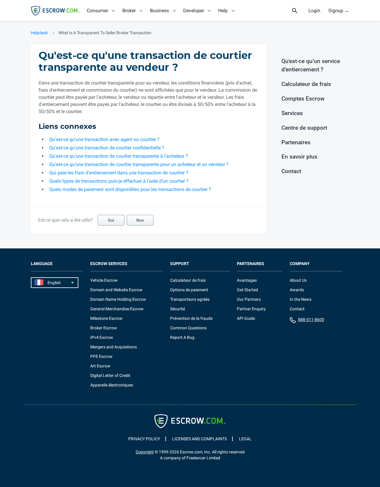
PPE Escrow (101, 356)
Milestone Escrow (106, 318)
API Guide (246, 318)
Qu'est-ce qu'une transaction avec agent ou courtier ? (104, 139)
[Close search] (298, 10)
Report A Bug (182, 337)
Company (300, 263)
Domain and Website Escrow (116, 289)
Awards (297, 289)
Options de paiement (189, 289)
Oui (111, 220)
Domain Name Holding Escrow (118, 299)
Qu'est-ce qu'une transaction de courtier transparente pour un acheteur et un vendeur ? (139, 164)
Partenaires (296, 142)
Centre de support (304, 127)
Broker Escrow (103, 327)
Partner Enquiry (251, 308)
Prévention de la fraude (191, 318)
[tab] (101, 10)
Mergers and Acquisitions (113, 346)
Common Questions (188, 327)
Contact (291, 171)
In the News (300, 299)
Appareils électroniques (111, 385)
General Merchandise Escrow (117, 308)
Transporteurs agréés (190, 299)
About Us (298, 280)
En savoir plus (299, 156)
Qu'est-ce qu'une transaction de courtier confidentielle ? (106, 148)
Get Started (247, 289)
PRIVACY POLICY (144, 438)
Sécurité (177, 308)
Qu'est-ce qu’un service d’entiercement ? (310, 65)
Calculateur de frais (306, 84)
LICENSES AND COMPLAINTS (199, 438)
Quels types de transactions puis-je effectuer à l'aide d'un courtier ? (119, 181)
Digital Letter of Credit (110, 375)
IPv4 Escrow (101, 337)
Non (140, 220)
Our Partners (249, 299)
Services (292, 113)
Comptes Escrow (302, 98)
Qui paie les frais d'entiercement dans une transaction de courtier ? (118, 173)
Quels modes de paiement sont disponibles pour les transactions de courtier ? (130, 189)
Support (179, 263)
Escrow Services (108, 263)
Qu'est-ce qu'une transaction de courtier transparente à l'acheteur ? (118, 156)
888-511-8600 (311, 319)
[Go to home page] (55, 10)
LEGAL (245, 438)
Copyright (145, 452)
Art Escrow (100, 366)
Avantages (247, 280)
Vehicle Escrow (104, 280)
